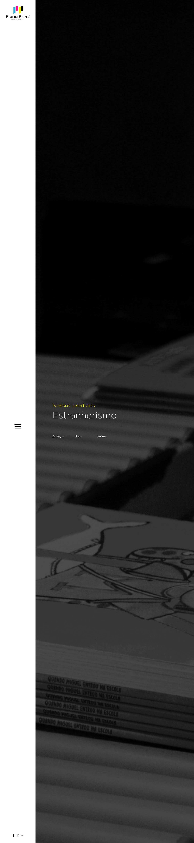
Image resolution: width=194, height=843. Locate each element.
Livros (78, 436)
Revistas (101, 436)
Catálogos (58, 436)
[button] (18, 426)
